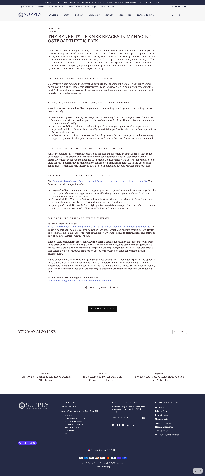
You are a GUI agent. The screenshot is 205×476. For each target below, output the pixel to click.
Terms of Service (163, 423)
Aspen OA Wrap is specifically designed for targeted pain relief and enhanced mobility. (100, 181)
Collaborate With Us (74, 424)
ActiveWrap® (91, 7)
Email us (69, 415)
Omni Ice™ (52, 7)
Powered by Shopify (102, 467)
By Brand (53, 15)
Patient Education (107, 7)
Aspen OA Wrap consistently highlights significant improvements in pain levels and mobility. (99, 227)
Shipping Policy (162, 419)
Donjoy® (30, 7)
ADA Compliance (163, 431)
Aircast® (40, 7)
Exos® (62, 7)
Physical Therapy (145, 15)
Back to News (104, 309)
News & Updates (72, 427)
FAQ (67, 433)
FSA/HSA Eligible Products (167, 435)
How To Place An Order (75, 418)
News (57, 28)
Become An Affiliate (74, 421)
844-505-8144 (71, 407)
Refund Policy (161, 415)
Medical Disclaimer (164, 427)
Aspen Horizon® (74, 7)
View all (179, 332)
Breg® (21, 7)
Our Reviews (71, 430)
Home (50, 28)
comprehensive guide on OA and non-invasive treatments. (79, 280)
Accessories (126, 15)
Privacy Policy (161, 411)
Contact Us (160, 407)
